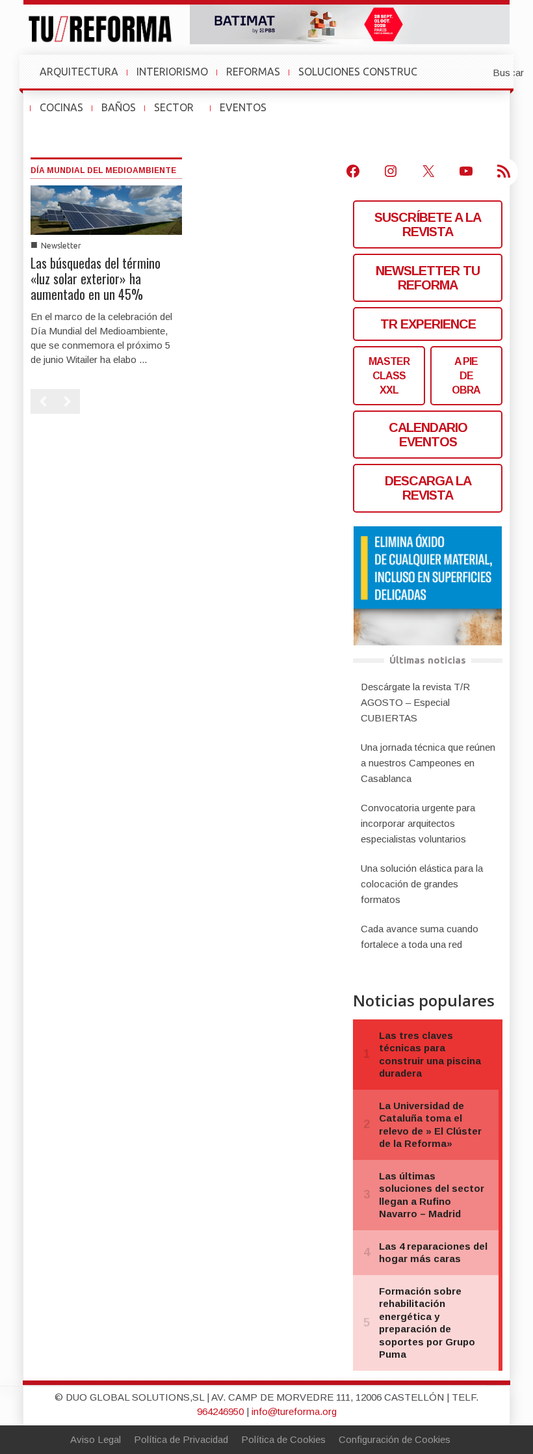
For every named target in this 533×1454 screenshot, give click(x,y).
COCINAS (61, 107)
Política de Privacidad (181, 1439)
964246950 (220, 1411)
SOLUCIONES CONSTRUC (357, 71)
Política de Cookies (283, 1439)
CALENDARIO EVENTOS (428, 434)
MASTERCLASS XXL (389, 376)
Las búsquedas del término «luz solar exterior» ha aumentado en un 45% (96, 278)
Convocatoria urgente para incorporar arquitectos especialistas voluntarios (418, 823)
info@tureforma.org (294, 1411)
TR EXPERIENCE (428, 324)
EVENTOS (248, 113)
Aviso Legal (95, 1439)
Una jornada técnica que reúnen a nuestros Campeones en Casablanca (428, 763)
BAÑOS (118, 107)
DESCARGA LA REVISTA (428, 488)
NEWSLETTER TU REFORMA (428, 277)
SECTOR (179, 113)
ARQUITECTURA (79, 71)
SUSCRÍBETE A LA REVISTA (427, 224)
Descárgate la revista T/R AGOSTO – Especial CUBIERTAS (415, 702)
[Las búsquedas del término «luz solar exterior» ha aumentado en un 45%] (106, 209)
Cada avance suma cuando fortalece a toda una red (419, 936)
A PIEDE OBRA (466, 376)
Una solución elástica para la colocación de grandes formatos (422, 884)
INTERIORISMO (172, 71)
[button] (476, 71)
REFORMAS (253, 71)
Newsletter (61, 245)
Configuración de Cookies (394, 1439)
